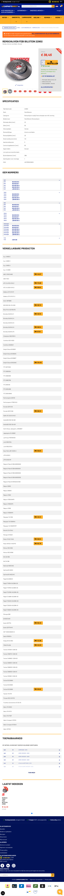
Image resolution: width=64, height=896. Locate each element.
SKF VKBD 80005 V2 (9, 632)
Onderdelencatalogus (9, 27)
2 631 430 (14, 239)
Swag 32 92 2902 (8, 641)
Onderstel (16, 17)
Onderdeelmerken (36, 10)
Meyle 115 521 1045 (8, 539)
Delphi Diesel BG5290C (10, 362)
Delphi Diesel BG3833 (9, 349)
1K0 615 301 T (15, 183)
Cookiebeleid (3, 852)
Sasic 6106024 (7, 636)
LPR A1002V (6, 455)
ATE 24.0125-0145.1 (8, 283)
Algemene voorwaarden (6, 847)
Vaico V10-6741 (7, 711)
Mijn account (3, 839)
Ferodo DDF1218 (8, 406)
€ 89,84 (38, 287)
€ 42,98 (38, 641)
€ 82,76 (38, 543)
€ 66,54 (38, 539)
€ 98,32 (38, 411)
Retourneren (3, 837)
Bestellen (52, 64)
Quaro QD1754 (7, 623)
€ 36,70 (38, 305)
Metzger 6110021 (8, 535)
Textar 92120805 (8, 689)
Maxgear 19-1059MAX (9, 521)
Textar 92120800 (8, 680)
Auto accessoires (7, 12)
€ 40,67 (38, 274)
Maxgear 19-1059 (8, 517)
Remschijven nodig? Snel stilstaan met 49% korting (39, 115)
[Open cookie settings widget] (3, 893)
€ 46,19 (38, 314)
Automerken (21, 10)
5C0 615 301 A (15, 185)
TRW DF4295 (7, 645)
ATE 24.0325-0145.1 (8, 287)
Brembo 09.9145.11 (8, 314)
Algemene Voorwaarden (36, 879)
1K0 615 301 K (15, 182)
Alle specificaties (47, 87)
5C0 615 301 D (15, 231)
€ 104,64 (39, 362)
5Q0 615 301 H (15, 187)
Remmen (47, 17)
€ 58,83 (38, 451)
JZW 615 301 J (16, 189)
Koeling (37, 17)
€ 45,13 (38, 517)
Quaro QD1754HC (8, 627)
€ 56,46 (38, 623)
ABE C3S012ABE (8, 274)
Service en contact (5, 845)
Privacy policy (3, 850)
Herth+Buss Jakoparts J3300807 (12, 429)
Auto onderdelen (7, 10)
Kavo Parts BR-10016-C (9, 451)
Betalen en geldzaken (5, 831)
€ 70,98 (38, 283)
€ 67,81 (38, 331)
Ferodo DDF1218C (8, 411)
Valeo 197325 (7, 729)
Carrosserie (27, 17)
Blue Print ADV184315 (9, 309)
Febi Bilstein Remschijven (32, 119)
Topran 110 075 (7, 693)
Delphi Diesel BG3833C (9, 354)
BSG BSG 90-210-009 (9, 305)
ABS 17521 (6, 278)
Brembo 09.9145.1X (8, 327)
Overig (58, 17)
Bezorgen (2, 834)
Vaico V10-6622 (7, 707)
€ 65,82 (38, 689)
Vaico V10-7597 (7, 716)
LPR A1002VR (7, 459)
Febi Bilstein (28, 112)
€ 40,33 (38, 645)
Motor (4, 17)
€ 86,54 (38, 327)
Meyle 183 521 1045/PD (9, 543)
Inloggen (59, 10)
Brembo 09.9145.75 (8, 331)
